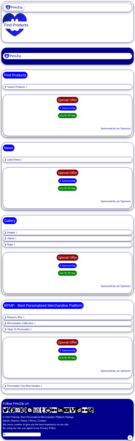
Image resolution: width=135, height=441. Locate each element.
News (24, 420)
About (6, 420)
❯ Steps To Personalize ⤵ (18, 329)
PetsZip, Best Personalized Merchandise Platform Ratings (42, 417)
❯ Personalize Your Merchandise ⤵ (23, 385)
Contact (42, 420)
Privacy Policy (47, 428)
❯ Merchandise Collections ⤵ (20, 323)
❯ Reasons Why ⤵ (14, 317)
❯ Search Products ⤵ (15, 86)
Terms (32, 420)
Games (15, 420)
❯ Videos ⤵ (10, 238)
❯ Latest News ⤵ (13, 159)
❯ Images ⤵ (10, 232)
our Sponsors (123, 128)
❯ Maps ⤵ (9, 244)
